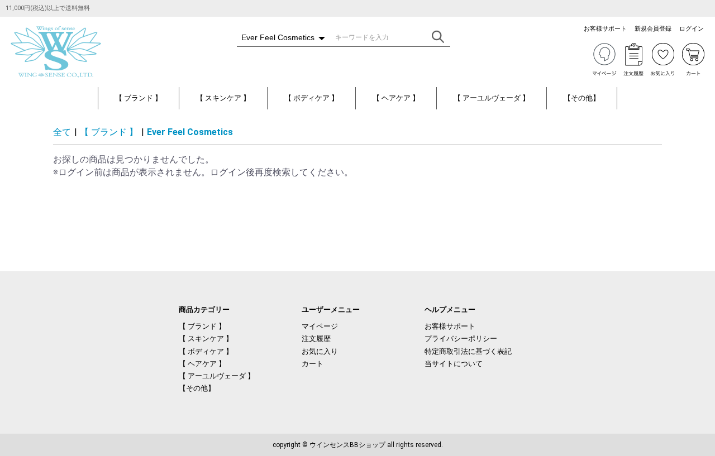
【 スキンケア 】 (223, 98)
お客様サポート (450, 326)
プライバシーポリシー (461, 338)
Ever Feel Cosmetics (190, 132)
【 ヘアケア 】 (396, 98)
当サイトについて (454, 363)
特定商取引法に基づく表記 (468, 351)
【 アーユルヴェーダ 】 (492, 98)
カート (312, 363)
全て (62, 132)
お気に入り (320, 351)
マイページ (320, 326)
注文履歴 (316, 338)
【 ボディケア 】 (311, 98)
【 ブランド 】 (138, 98)
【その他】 (582, 98)
